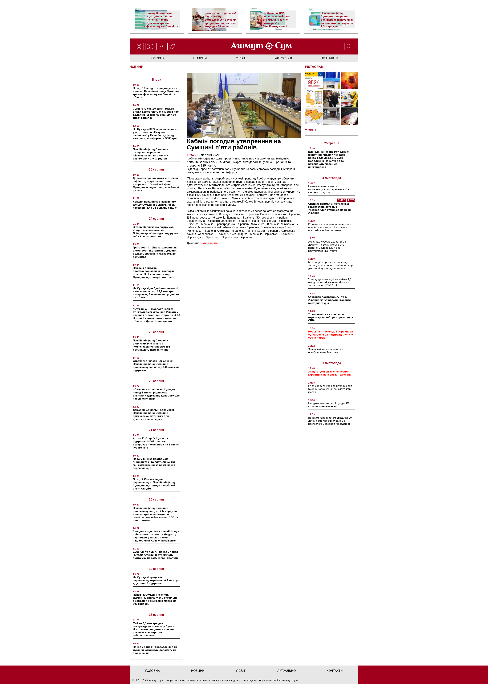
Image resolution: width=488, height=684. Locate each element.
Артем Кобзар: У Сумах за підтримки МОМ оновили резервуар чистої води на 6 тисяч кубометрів (156, 443)
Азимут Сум (290, 680)
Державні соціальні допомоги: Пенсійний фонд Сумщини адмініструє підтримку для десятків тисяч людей (153, 414)
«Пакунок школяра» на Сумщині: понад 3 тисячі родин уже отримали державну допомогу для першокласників (156, 394)
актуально (284, 58)
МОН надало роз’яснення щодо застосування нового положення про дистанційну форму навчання (331, 265)
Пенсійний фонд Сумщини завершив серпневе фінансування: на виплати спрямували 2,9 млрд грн (337, 19)
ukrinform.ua (209, 243)
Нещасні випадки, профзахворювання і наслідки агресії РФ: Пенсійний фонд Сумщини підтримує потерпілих (154, 272)
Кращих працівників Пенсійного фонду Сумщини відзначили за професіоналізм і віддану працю (155, 204)
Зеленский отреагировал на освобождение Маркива (325, 351)
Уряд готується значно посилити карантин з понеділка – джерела (330, 373)
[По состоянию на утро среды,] (314, 80)
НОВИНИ (136, 66)
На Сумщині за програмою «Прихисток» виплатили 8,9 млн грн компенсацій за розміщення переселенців (154, 463)
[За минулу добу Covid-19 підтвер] (314, 98)
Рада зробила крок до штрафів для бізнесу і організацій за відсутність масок (330, 388)
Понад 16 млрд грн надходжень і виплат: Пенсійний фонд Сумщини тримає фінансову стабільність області (162, 21)
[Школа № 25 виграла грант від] (331, 116)
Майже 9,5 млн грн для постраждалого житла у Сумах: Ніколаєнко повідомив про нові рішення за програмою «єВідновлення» (154, 629)
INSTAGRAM (314, 66)
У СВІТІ (310, 130)
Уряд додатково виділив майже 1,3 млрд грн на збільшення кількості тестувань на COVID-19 (330, 282)
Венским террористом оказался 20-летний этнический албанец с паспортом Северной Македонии (330, 420)
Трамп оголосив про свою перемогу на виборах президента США (330, 317)
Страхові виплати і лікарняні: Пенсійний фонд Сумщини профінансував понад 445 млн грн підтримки (156, 365)
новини (200, 58)
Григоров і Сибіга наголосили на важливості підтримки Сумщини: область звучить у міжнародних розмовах (155, 252)
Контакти (330, 58)
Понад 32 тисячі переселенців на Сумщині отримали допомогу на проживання (155, 649)
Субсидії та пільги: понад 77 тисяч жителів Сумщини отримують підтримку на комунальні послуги (156, 554)
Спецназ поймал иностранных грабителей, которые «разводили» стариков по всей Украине (329, 208)
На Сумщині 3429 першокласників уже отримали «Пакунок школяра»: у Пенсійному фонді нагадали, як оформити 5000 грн (278, 22)
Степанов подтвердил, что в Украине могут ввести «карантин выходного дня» (330, 299)
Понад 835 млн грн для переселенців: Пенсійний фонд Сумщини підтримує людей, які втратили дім (154, 484)
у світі (241, 58)
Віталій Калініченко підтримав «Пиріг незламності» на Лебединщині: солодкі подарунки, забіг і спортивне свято (156, 231)
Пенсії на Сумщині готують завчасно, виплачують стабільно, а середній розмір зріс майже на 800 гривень (155, 599)
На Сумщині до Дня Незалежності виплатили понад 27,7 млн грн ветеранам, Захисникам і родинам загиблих (156, 293)
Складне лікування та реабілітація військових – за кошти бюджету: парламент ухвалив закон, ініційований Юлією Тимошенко (156, 536)
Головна (157, 58)
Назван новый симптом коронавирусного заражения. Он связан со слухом (328, 189)
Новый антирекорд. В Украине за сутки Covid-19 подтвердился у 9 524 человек (330, 334)
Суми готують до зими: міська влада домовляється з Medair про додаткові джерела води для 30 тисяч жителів (220, 21)
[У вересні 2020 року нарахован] (349, 116)
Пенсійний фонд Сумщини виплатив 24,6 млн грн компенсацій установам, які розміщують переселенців (151, 345)
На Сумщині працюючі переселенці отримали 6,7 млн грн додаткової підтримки (156, 580)
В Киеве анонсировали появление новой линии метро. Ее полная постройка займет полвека (329, 227)
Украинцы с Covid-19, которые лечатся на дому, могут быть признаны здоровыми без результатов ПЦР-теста (327, 246)
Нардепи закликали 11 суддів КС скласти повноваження (328, 405)
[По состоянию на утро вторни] (331, 80)
